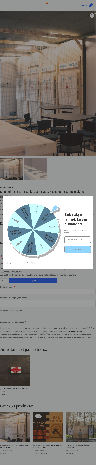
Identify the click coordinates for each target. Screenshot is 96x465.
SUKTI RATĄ (77, 249)
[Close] (90, 199)
